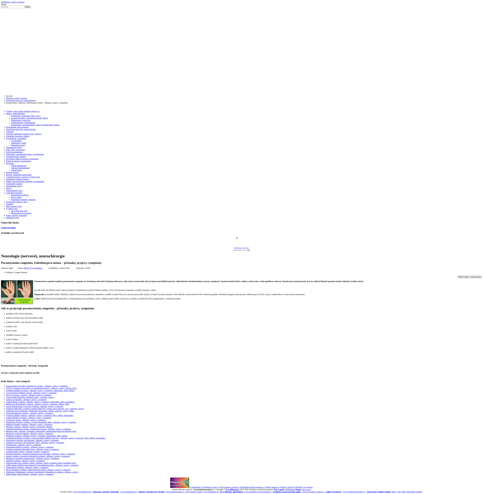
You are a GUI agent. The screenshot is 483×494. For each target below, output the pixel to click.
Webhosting (293, 489)
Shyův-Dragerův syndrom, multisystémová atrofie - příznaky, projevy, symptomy (38, 470)
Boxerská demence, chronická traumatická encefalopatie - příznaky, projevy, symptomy (40, 454)
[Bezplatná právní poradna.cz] (252, 487)
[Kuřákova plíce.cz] (210, 487)
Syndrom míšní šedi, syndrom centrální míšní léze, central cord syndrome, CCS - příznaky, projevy (45, 409)
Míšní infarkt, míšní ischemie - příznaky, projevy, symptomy (30, 474)
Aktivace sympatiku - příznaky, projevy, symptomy (26, 400)
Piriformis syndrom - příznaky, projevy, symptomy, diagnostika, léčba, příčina (36, 436)
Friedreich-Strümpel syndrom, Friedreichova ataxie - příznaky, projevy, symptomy (38, 429)
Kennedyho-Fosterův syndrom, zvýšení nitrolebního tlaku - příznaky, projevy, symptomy (41, 422)
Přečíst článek (463, 277)
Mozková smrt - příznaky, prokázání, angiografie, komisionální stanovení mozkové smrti (41, 431)
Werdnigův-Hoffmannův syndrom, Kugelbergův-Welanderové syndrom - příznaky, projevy (42, 472)
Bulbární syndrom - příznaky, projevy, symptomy (25, 461)
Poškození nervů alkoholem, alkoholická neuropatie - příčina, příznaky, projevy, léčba (40, 411)
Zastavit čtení (476, 277)
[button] (241, 87)
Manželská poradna (414, 492)
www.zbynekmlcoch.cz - (96, 492)
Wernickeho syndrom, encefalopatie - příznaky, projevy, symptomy (32, 440)
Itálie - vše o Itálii (399, 492)
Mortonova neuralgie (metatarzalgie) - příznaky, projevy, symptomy (32, 458)
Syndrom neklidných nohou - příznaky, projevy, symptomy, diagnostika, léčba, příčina (40, 391)
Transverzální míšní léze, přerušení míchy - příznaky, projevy (30, 397)
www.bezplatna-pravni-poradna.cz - (272, 492)
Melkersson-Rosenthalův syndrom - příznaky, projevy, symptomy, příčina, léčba (37, 404)
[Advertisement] (241, 27)
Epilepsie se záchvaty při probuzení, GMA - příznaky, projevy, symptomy (35, 443)
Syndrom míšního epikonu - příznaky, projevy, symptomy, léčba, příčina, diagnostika (39, 415)
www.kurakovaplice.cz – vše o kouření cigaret (184, 492)
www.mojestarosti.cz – (142, 492)
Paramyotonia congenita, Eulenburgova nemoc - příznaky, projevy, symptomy (37, 386)
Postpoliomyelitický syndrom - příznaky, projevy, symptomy (30, 447)
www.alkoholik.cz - (223, 492)
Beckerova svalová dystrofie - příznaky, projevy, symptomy (29, 434)
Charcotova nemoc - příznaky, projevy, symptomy (26, 420)
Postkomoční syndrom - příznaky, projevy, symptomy (27, 467)
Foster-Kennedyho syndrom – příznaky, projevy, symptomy (29, 413)
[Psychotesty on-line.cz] (229, 487)
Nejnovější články (8, 228)
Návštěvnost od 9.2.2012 (241, 248)
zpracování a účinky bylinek (379, 492)
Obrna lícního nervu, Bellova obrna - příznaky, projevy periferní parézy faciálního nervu (41, 463)
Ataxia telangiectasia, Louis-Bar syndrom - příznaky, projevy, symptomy (35, 406)
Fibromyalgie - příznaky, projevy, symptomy (23, 445)
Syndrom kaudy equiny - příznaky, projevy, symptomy (27, 452)
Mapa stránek (306, 489)
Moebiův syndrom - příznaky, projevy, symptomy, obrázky (29, 427)
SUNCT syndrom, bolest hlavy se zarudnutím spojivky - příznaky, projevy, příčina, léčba (41, 388)
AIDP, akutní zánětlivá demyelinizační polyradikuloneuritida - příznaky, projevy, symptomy (42, 465)
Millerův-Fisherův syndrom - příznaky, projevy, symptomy (29, 424)
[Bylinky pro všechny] (303, 487)
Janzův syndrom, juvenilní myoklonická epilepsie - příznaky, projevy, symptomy (38, 456)
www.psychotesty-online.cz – (321, 492)
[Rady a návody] (287, 487)
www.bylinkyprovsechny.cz (354, 492)
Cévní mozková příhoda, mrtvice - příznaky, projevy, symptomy (31, 393)
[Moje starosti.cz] (272, 487)
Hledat (3, 4)
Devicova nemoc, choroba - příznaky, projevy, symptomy (29, 395)
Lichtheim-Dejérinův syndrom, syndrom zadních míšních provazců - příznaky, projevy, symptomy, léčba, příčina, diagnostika (55, 438)
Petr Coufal (279, 489)
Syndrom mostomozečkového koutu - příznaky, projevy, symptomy (32, 449)
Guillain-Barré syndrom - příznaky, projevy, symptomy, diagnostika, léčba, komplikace (40, 402)
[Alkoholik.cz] (196, 487)
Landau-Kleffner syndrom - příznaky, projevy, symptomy (28, 418)
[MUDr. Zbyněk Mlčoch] (179, 487)
